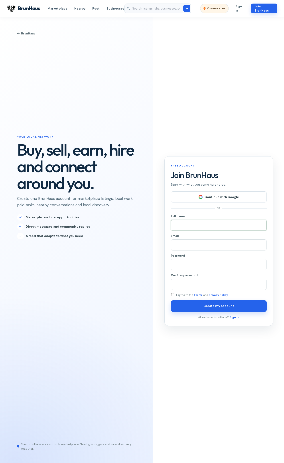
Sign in (238, 8)
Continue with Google (222, 197)
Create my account (218, 306)
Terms (198, 295)
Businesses (115, 8)
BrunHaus (28, 33)
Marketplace (57, 8)
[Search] (186, 8)
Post (96, 8)
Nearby (79, 8)
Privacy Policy (219, 295)
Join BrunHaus (261, 8)
